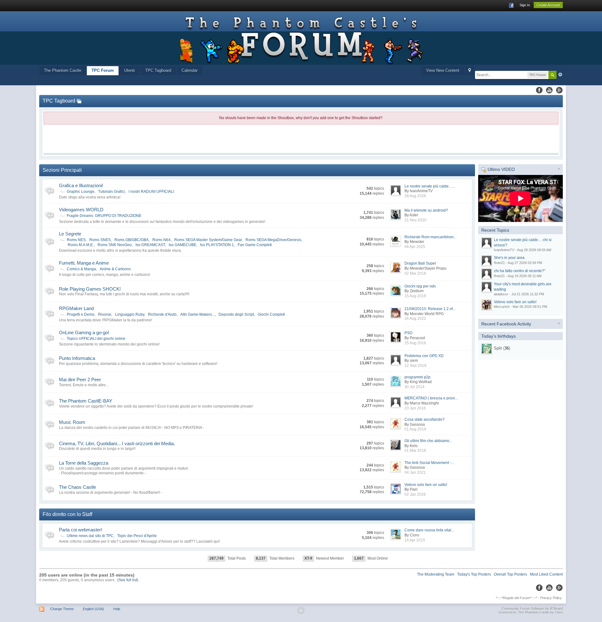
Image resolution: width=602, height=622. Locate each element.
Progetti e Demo (80, 314)
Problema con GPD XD (424, 356)
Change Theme (62, 609)
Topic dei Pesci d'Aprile (137, 536)
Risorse (104, 314)
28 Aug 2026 (415, 196)
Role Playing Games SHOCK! (90, 289)
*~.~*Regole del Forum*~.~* (516, 598)
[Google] (559, 90)
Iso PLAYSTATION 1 (217, 245)
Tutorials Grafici (111, 191)
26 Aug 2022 (415, 318)
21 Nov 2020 (415, 220)
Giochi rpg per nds (420, 286)
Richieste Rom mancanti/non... (430, 237)
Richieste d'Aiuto (162, 314)
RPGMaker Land (76, 308)
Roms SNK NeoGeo (115, 245)
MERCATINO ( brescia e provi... (431, 398)
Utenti (129, 70)
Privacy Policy (551, 598)
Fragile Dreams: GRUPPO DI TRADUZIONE (104, 215)
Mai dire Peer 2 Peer (80, 379)
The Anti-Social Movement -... (429, 463)
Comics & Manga (81, 269)
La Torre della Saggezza (83, 463)
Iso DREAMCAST (150, 245)
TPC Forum (103, 70)
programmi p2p (417, 377)
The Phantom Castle (62, 70)
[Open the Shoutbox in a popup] (79, 100)
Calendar (190, 70)
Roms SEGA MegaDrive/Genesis (273, 240)
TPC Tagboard (158, 70)
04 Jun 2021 (415, 472)
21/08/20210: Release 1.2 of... (430, 309)
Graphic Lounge (80, 191)
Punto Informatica (77, 358)
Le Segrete (70, 233)
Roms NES (76, 240)
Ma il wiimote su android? (426, 210)
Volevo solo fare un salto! (425, 484)
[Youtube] (549, 90)
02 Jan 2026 (415, 494)
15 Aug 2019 (415, 296)
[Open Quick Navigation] (469, 70)
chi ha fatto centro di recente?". (520, 271)
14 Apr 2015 (414, 540)
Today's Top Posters (474, 574)
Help (116, 609)
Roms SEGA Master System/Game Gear (208, 240)
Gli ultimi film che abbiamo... (428, 441)
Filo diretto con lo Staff (67, 514)
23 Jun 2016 (415, 408)
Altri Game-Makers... (197, 314)
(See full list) (127, 580)
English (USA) (93, 609)
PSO (408, 333)
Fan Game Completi (255, 245)
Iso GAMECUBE (182, 245)
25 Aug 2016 (415, 343)
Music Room (72, 422)
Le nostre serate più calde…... (429, 186)
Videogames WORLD (81, 209)
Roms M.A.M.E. (81, 245)
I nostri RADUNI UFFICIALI (151, 191)
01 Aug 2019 (415, 429)
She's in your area (509, 258)
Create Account (548, 5)
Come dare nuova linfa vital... (429, 530)
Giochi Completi (271, 314)
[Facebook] (539, 90)
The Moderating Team (435, 574)
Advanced (560, 74)
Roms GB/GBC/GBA (131, 240)
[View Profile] (486, 348)
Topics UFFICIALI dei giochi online (96, 338)
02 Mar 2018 (415, 273)
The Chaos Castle (77, 487)
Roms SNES (100, 240)
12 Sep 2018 (415, 365)
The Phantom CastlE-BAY (85, 400)
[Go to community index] (301, 38)
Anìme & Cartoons (115, 269)
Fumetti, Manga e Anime (84, 263)
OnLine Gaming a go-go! (84, 332)
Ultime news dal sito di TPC (90, 536)
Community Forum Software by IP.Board (532, 608)
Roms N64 (161, 240)
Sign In (525, 5)
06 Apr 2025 (414, 247)
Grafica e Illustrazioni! (81, 185)
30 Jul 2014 (414, 387)
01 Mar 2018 (415, 450)
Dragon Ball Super (420, 263)
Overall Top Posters (510, 574)
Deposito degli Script (236, 314)
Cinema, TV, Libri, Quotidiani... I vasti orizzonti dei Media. (117, 443)
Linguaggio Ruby (129, 314)
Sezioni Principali (62, 170)
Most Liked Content (546, 574)
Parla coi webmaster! (80, 529)
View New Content (442, 70)
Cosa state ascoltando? (424, 419)
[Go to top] (301, 610)
